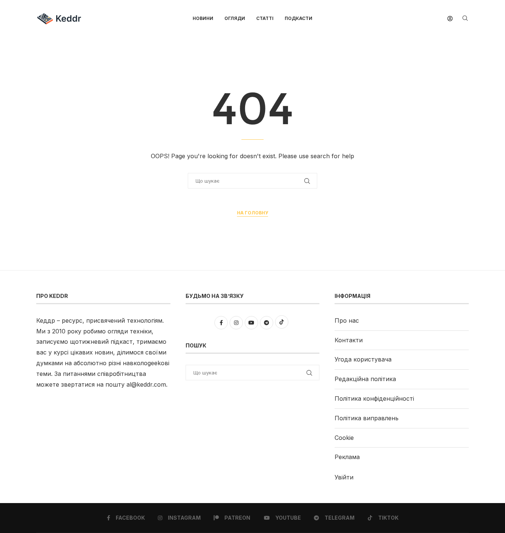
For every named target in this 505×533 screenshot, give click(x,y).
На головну (252, 212)
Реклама (347, 457)
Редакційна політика (365, 379)
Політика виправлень (367, 418)
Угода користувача (363, 359)
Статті (265, 18)
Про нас (347, 320)
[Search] (465, 19)
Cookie (344, 437)
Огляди (234, 18)
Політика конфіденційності (374, 398)
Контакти (349, 340)
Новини (203, 18)
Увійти (344, 477)
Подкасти (298, 18)
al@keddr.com (146, 384)
